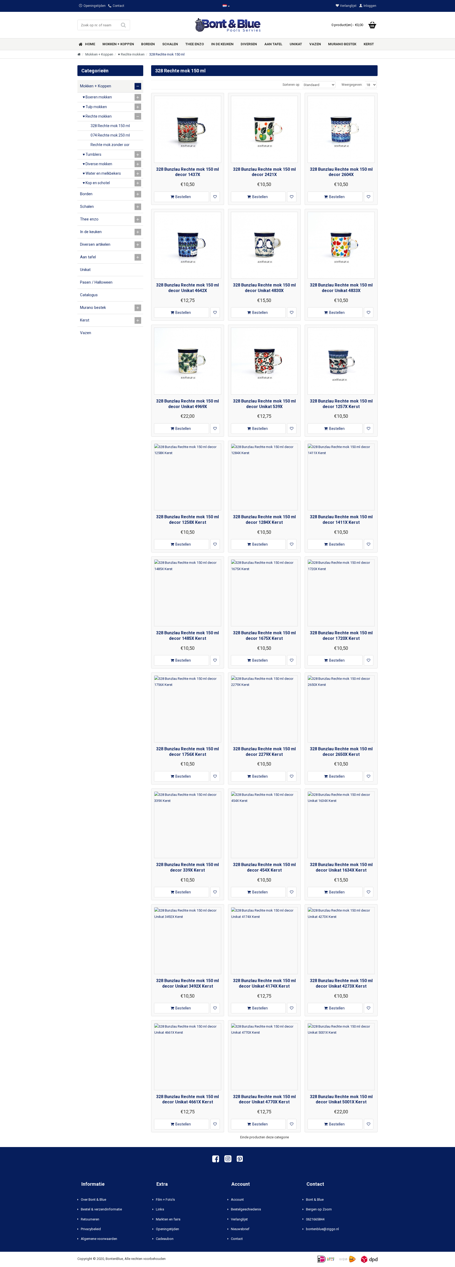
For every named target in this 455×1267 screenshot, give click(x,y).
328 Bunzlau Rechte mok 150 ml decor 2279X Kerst (264, 751)
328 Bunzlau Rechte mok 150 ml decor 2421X (264, 172)
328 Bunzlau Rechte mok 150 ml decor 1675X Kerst (264, 635)
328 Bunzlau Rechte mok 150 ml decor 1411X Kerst (341, 519)
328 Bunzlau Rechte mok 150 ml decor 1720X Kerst (341, 635)
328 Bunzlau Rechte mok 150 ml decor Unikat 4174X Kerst (264, 983)
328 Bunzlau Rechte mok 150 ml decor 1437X (187, 172)
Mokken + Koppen (99, 54)
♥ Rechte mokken (131, 54)
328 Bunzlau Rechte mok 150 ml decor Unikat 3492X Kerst (187, 983)
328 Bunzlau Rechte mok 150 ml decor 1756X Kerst (187, 751)
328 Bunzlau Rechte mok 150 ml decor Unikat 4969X (187, 404)
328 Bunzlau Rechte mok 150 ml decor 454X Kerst (264, 867)
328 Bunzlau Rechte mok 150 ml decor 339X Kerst (187, 867)
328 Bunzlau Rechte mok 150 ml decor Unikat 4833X (341, 288)
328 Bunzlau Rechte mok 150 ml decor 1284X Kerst (264, 519)
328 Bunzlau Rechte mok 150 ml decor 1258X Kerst (187, 519)
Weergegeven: (352, 85)
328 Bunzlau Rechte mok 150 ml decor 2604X (341, 172)
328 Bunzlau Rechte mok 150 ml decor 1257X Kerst (341, 404)
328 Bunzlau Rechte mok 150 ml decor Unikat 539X (264, 404)
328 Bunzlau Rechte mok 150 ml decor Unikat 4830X (264, 288)
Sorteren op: (291, 85)
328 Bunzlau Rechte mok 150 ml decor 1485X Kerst (187, 635)
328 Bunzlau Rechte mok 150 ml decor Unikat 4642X (187, 288)
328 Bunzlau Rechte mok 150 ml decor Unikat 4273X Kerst (341, 983)
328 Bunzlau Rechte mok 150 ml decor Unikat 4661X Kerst (187, 1099)
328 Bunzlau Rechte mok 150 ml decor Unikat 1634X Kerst (341, 867)
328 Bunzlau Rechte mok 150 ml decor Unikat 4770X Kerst (264, 1099)
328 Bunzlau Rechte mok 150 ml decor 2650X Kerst (341, 751)
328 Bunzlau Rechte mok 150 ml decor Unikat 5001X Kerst (341, 1099)
